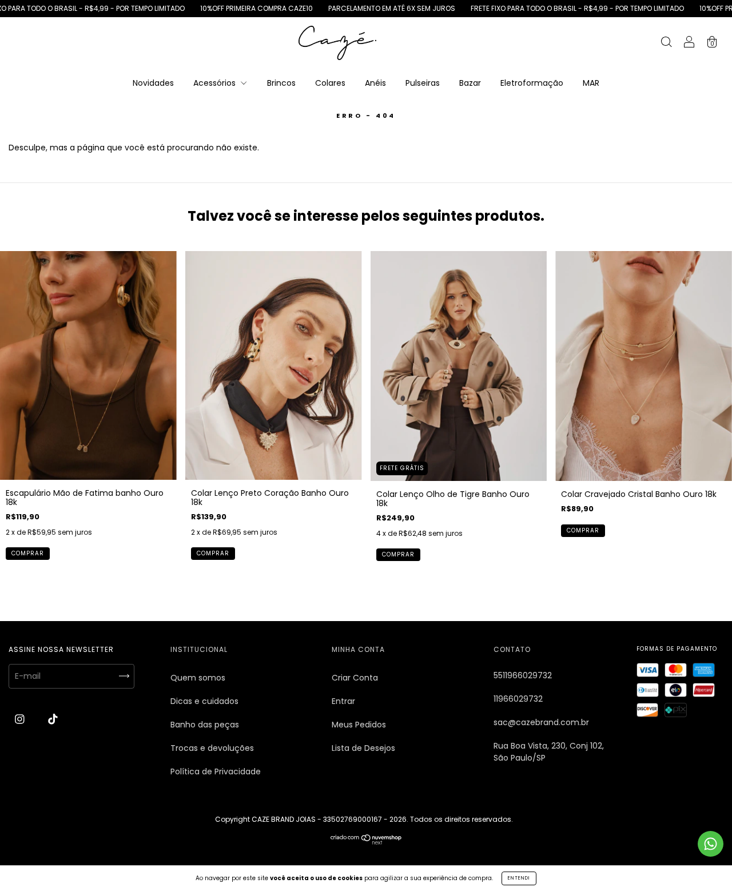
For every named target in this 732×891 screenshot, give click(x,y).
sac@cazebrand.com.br (541, 722)
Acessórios (215, 83)
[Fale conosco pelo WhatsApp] (710, 844)
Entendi (519, 878)
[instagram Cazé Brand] (21, 719)
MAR (591, 83)
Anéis (375, 83)
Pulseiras (422, 83)
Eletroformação (531, 83)
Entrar (343, 701)
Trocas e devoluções (212, 748)
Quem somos (197, 677)
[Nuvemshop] (366, 842)
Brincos (281, 83)
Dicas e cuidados (204, 701)
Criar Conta (355, 677)
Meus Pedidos (359, 724)
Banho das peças (204, 724)
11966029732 (518, 699)
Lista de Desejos (363, 748)
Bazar (470, 83)
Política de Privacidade (215, 771)
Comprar (27, 553)
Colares (330, 83)
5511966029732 (523, 675)
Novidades (153, 83)
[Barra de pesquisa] (666, 43)
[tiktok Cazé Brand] (53, 719)
